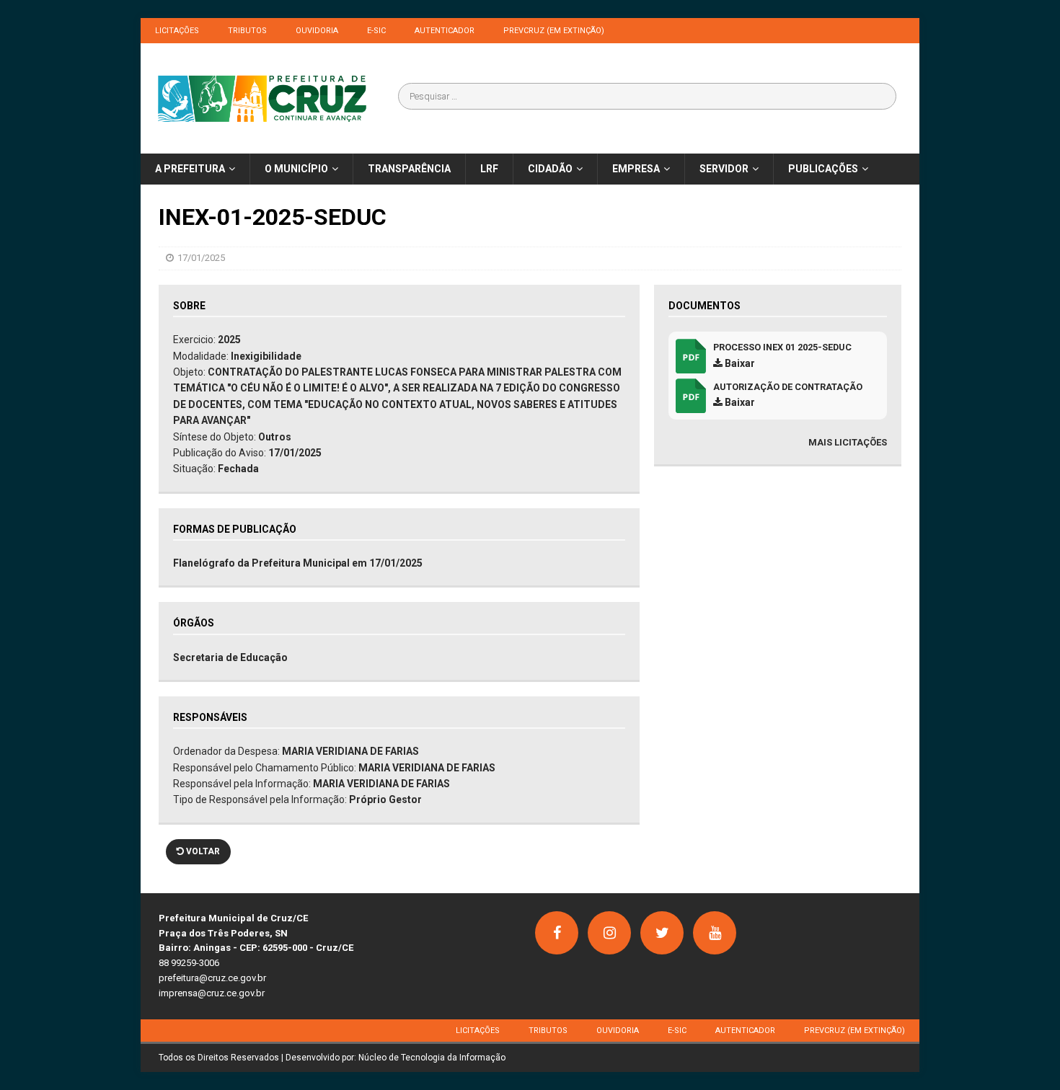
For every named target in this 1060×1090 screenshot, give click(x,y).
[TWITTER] (662, 932)
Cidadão (550, 168)
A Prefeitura (190, 168)
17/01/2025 (201, 257)
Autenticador (444, 30)
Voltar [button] (202, 851)
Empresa (636, 168)
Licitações (177, 30)
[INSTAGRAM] (609, 932)
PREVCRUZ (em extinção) (553, 30)
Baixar (739, 363)
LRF (489, 168)
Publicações (823, 168)
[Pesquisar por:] (647, 96)
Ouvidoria (317, 30)
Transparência (409, 168)
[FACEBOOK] (556, 932)
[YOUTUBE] (714, 932)
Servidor (723, 168)
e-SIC (376, 30)
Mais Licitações (847, 442)
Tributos (247, 30)
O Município (296, 168)
